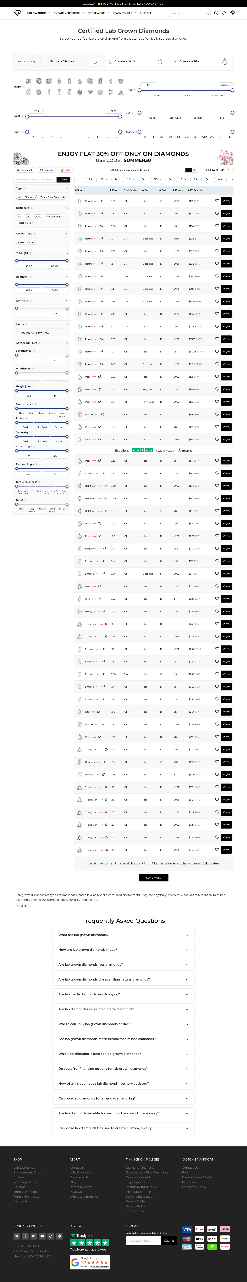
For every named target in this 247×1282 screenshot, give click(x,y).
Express (49, 170)
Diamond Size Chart (196, 1177)
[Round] (28, 81)
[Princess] (39, 81)
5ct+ (183, 179)
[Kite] (90, 92)
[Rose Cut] (28, 92)
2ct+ (117, 179)
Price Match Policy (139, 1192)
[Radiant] (100, 81)
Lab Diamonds (37, 13)
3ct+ (144, 179)
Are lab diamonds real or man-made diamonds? (96, 1009)
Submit (63, 179)
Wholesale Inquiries (84, 1196)
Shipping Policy (137, 1182)
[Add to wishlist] (217, 201)
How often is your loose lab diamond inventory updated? (103, 1083)
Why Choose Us (81, 1172)
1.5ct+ (104, 179)
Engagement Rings (28, 1172)
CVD (31, 242)
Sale (67, 170)
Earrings (19, 1187)
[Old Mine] (100, 92)
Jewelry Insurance (139, 1196)
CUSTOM (145, 13)
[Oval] (59, 81)
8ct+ (220, 179)
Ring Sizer (189, 1182)
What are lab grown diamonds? (83, 935)
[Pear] (80, 81)
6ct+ (196, 179)
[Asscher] (90, 81)
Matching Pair (25, 223)
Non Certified (53, 216)
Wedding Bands (25, 1182)
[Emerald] (69, 81)
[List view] (188, 170)
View (226, 201)
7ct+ (208, 179)
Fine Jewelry (97, 13)
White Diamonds (27, 197)
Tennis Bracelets (25, 1192)
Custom (19, 1177)
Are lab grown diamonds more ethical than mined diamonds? (107, 1039)
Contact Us (190, 1167)
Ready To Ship (123, 13)
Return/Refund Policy (141, 1187)
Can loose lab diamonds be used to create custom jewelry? (105, 1128)
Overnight (26, 170)
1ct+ (91, 179)
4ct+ (171, 179)
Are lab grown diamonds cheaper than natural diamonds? (104, 979)
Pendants (21, 1201)
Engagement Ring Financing (147, 1172)
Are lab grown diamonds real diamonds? (90, 964)
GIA (28, 216)
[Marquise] (111, 81)
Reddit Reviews (81, 1187)
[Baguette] (69, 92)
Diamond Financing (140, 1167)
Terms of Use (135, 1211)
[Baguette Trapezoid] (59, 92)
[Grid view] (195, 170)
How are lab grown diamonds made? (87, 950)
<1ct (79, 179)
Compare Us (79, 1177)
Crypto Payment (138, 1177)
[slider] (139, 90)
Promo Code (135, 1201)
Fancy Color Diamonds (53, 197)
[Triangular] (121, 92)
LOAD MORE (154, 877)
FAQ (185, 1172)
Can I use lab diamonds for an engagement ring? (97, 1098)
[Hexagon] (80, 92)
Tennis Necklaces (26, 1196)
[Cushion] (49, 81)
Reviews (76, 1192)
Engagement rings (67, 13)
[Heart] (121, 81)
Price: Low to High (213, 169)
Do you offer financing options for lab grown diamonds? (103, 1069)
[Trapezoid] (111, 92)
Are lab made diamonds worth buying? (89, 994)
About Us (77, 1167)
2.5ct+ (130, 179)
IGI (19, 216)
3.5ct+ (157, 179)
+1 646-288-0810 (27, 1246)
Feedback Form (194, 1187)
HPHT (21, 242)
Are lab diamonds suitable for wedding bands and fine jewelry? (108, 1113)
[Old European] (39, 92)
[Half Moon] (49, 92)
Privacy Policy (136, 1206)
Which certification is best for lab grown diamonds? (99, 1054)
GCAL (38, 216)
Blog (73, 1182)
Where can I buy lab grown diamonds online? (94, 1024)
